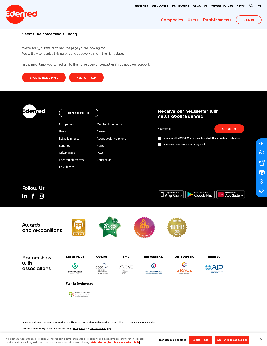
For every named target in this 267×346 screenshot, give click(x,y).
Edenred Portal (79, 113)
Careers (102, 131)
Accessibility (117, 322)
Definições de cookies (172, 340)
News (240, 5)
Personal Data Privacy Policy (96, 322)
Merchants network (109, 124)
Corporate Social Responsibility (140, 322)
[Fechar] (261, 339)
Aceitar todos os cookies (232, 340)
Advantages (67, 152)
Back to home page (44, 77)
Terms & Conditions (31, 322)
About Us (200, 5)
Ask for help (86, 77)
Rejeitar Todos (201, 340)
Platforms (180, 5)
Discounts (160, 5)
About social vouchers (111, 138)
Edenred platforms (71, 159)
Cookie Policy (73, 322)
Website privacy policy (54, 322)
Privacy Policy (79, 328)
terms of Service (98, 328)
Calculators (66, 167)
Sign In (249, 20)
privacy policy (197, 138)
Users (193, 20)
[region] (133, 339)
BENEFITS (141, 5)
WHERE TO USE (222, 5)
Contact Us (104, 159)
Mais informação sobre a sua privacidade (115, 342)
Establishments (217, 20)
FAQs (100, 152)
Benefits (64, 145)
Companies (172, 20)
